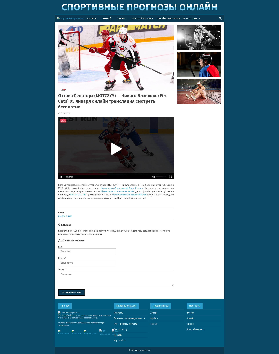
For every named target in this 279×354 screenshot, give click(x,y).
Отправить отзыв (71, 292)
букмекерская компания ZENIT (117, 191)
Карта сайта (119, 340)
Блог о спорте (191, 18)
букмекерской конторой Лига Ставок (122, 188)
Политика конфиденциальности (129, 318)
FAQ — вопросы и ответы (125, 323)
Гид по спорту (120, 329)
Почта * (62, 258)
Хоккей (107, 18)
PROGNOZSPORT (79, 194)
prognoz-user (65, 216)
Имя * (61, 246)
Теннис (121, 18)
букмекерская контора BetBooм (129, 194)
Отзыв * (62, 269)
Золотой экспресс (142, 18)
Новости (118, 335)
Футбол (91, 18)
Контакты (118, 312)
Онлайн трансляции (168, 18)
